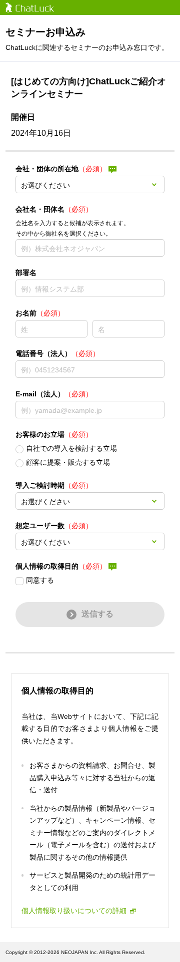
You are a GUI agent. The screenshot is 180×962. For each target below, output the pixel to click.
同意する (40, 580)
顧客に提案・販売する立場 (68, 462)
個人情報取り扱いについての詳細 (74, 911)
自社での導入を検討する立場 (71, 448)
